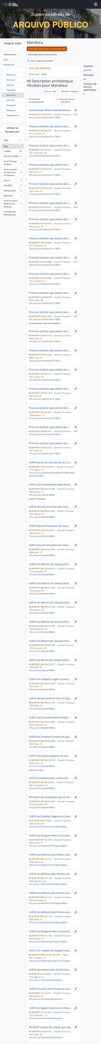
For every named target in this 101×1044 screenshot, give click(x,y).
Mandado (11, 90)
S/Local (12, 181)
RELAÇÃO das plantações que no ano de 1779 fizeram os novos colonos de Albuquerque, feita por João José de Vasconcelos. (50, 797)
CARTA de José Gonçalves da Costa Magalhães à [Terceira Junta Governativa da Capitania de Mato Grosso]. (50, 506)
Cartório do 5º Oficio (51, 117)
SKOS (88, 70)
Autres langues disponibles (42, 61)
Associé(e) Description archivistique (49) (46, 48)
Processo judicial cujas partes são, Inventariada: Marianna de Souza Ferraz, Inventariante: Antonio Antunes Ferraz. (50, 273)
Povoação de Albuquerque (12, 213)
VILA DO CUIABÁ (12, 157)
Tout (6, 146)
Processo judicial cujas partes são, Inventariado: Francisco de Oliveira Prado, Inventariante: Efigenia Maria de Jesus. (50, 145)
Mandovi (11, 100)
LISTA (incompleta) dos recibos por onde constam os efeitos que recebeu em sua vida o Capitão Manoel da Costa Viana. (50, 778)
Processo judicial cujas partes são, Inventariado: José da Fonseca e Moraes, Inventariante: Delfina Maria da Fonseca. (50, 257)
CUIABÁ (12, 152)
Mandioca (11, 95)
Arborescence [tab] (10, 54)
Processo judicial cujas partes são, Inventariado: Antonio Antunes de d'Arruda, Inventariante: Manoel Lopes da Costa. (50, 219)
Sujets (44, 74)
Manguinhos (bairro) (16, 115)
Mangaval (11, 110)
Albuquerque (12, 191)
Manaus (10, 85)
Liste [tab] (6, 59)
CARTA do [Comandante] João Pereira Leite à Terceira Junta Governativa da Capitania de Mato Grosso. (50, 484)
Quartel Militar (48, 494)
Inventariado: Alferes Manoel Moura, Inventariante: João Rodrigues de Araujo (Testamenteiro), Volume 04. (50, 110)
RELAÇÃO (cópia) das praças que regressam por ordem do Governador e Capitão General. (50, 1027)
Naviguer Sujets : (13, 45)
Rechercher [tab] (9, 64)
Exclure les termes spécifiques (66, 100)
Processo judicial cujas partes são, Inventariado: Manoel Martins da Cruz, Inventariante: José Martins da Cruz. (50, 331)
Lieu (6, 140)
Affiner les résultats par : (12, 129)
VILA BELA (12, 186)
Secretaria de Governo (52, 980)
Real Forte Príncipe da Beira (54, 826)
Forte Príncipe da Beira (12, 163)
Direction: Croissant (69, 91)
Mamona (11, 80)
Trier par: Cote (50, 91)
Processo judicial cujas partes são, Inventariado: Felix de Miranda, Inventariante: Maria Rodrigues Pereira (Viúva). (50, 126)
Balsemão (12, 196)
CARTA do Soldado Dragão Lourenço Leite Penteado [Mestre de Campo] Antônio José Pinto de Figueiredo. (50, 679)
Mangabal (11, 105)
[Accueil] (10, 4)
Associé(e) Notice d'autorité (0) (42, 54)
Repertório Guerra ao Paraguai (56, 960)
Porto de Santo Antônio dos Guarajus (12, 203)
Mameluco (11, 74)
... (7, 69)
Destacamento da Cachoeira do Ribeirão (12, 172)
